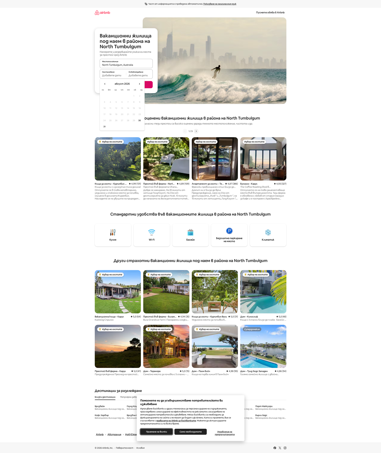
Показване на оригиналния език (219, 4)
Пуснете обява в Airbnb (270, 12)
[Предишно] (185, 131)
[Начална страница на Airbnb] (102, 12)
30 (139, 120)
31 (104, 126)
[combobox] (126, 65)
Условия (140, 448)
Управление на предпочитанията (225, 433)
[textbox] (113, 75)
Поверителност (124, 448)
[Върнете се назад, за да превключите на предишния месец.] (105, 84)
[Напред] (196, 131)
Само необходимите (190, 431)
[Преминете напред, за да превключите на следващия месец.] (139, 84)
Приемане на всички (156, 431)
